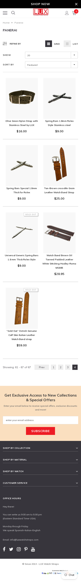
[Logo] (41, 12)
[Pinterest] (26, 549)
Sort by (8, 64)
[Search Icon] (13, 13)
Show (7, 55)
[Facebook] (4, 549)
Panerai (19, 22)
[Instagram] (19, 549)
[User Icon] (67, 13)
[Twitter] (11, 549)
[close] (76, 4)
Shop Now (40, 4)
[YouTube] (33, 549)
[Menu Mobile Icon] (5, 13)
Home (6, 22)
